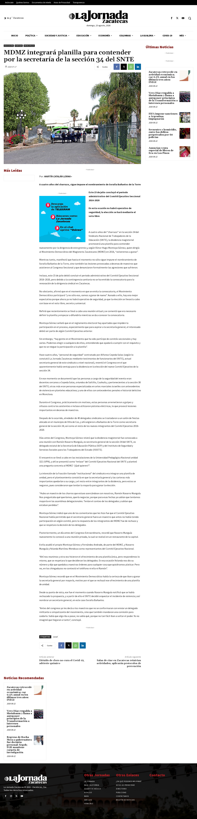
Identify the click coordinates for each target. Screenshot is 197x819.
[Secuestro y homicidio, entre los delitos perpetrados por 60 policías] (184, 133)
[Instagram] (11, 796)
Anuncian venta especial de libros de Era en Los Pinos (161, 151)
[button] (189, 18)
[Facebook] (171, 18)
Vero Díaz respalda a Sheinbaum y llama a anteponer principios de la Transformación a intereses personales (19, 719)
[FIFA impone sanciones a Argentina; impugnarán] (184, 117)
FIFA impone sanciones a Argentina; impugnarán (163, 116)
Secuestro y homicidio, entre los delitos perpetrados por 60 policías (163, 133)
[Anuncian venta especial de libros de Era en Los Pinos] (184, 151)
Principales (29, 46)
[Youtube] (183, 18)
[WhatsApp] (131, 67)
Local (55, 637)
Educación (8, 46)
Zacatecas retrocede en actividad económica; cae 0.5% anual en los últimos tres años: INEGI (19, 694)
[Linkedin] (138, 67)
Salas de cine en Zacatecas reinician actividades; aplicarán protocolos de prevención (119, 663)
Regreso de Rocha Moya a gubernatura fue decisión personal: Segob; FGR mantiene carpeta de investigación (19, 745)
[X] (177, 18)
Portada (18, 46)
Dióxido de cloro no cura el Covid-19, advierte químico (61, 662)
